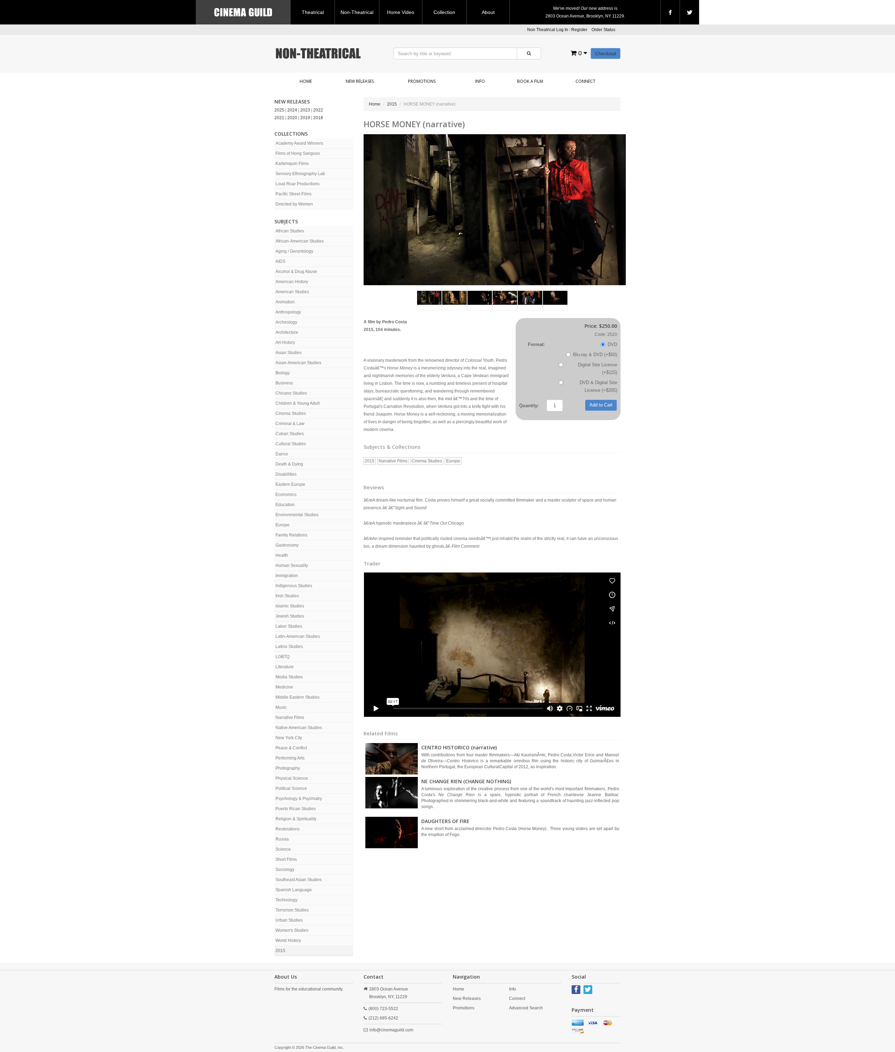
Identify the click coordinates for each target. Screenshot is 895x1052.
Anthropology (288, 312)
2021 (279, 117)
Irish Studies (287, 595)
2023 (305, 110)
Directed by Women (294, 204)
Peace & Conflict (291, 747)
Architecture (286, 332)
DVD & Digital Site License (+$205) (598, 386)
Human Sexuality (291, 565)
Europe (282, 525)
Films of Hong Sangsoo (297, 153)
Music (281, 707)
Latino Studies (289, 646)
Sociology (284, 869)
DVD (612, 344)
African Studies (289, 231)
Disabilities (285, 474)
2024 (292, 110)
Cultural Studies (290, 443)
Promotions (422, 81)
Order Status (603, 29)
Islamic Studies (289, 606)
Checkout (605, 53)
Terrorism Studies (292, 910)
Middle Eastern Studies (297, 697)
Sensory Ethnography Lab (300, 173)
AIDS (280, 261)
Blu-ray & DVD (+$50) (595, 354)
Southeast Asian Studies (298, 879)
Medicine (284, 687)
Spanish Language (293, 889)
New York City (288, 737)
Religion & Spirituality (295, 818)
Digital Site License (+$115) (597, 368)
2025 (279, 110)
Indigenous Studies (293, 585)
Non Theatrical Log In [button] (547, 29)
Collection (444, 12)
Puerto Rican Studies (295, 808)
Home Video (400, 12)
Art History (285, 342)
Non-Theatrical (357, 12)
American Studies (292, 291)
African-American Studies (299, 241)
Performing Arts (290, 758)
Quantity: (529, 405)
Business (284, 383)
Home (306, 81)
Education (285, 504)
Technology (286, 900)
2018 (318, 117)
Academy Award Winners (299, 143)
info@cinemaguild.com (391, 1030)
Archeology (286, 322)
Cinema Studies (290, 413)
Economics (285, 494)
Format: (536, 344)
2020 (292, 117)
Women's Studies (291, 930)
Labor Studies (288, 626)
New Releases (360, 81)
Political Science (291, 788)
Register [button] (579, 29)
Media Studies (289, 677)
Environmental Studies (296, 514)
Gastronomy (287, 545)
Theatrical (313, 12)
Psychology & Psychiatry (298, 798)
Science (283, 849)
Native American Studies (298, 727)
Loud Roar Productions (297, 183)
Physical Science (291, 778)
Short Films (286, 859)
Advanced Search (526, 1008)
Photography (287, 768)
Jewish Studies (289, 616)
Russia (282, 839)
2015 (280, 950)
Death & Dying (289, 464)
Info (480, 81)
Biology (282, 372)
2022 (318, 110)
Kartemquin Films (292, 163)
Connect (585, 81)
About (488, 12)
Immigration (286, 575)
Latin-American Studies (297, 636)
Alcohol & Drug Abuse (296, 271)
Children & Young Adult (297, 403)
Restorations (287, 829)
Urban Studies (289, 920)
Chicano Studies (291, 393)
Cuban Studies (289, 433)
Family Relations (291, 535)
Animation (285, 302)
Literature (284, 666)
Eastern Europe (290, 484)
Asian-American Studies (298, 362)
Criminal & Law (290, 423)
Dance (281, 454)
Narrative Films (289, 717)
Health (281, 555)
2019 (305, 117)
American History (291, 281)
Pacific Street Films (293, 194)
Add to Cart (601, 405)
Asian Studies (288, 352)
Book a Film (530, 81)
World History (288, 940)
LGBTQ (282, 656)
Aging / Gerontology (294, 251)
